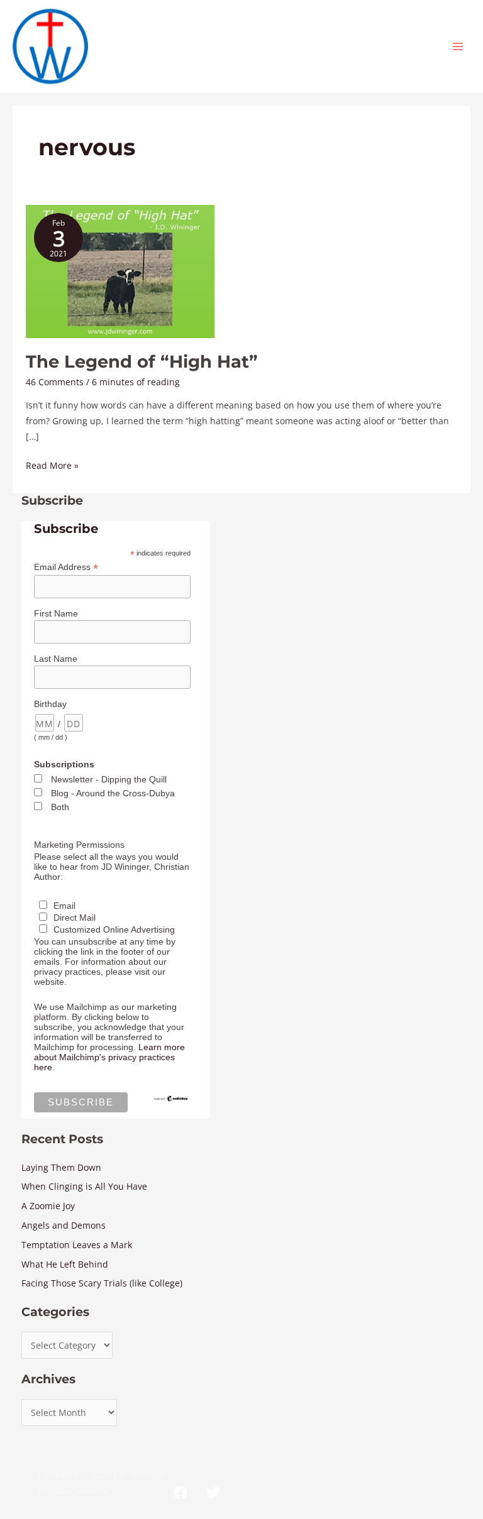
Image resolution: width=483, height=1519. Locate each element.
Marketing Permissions (79, 845)
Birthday (50, 704)
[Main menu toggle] (458, 46)
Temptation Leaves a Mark (76, 1245)
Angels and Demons (63, 1225)
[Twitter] (213, 1493)
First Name (56, 613)
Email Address (66, 567)
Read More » (52, 464)
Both (60, 807)
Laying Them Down (61, 1167)
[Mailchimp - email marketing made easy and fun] (171, 1098)
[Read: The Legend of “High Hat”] (120, 271)
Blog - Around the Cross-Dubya (113, 793)
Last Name (55, 659)
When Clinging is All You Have (84, 1186)
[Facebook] (180, 1493)
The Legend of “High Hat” (142, 361)
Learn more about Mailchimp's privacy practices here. (109, 1057)
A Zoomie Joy (48, 1206)
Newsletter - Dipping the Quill (109, 779)
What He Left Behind (64, 1264)
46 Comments (55, 382)
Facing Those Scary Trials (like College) (101, 1283)
